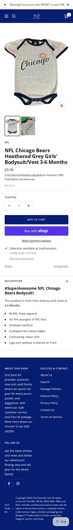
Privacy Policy (49, 403)
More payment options (36, 240)
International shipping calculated (24, 175)
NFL (7, 142)
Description (13, 281)
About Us (46, 375)
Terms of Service (51, 417)
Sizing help (61, 266)
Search (44, 382)
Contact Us (47, 410)
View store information (21, 258)
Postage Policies (50, 389)
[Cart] (66, 16)
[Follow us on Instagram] (17, 483)
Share (8, 266)
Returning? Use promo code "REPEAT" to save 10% (37, 4)
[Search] (14, 16)
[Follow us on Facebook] (9, 483)
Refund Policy (49, 396)
